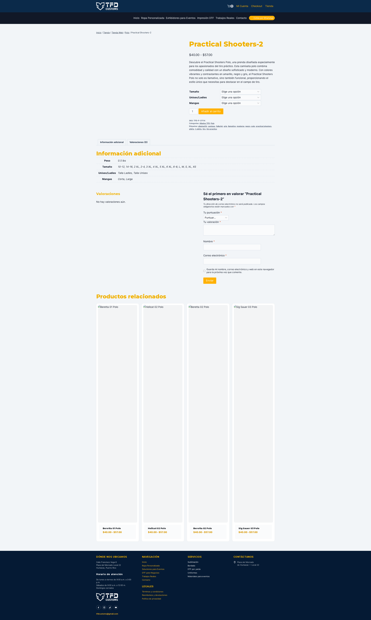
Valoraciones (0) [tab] (139, 142)
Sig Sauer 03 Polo (249, 528)
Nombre (209, 241)
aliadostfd (202, 126)
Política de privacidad (151, 599)
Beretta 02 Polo (202, 528)
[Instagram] (104, 607)
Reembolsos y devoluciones (154, 595)
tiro (204, 129)
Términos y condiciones (152, 591)
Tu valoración (212, 222)
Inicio (136, 18)
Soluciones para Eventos (153, 569)
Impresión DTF (205, 18)
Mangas (194, 103)
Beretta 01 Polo (112, 528)
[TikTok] (110, 607)
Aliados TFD (205, 123)
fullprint (219, 126)
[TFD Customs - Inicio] (107, 597)
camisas (211, 126)
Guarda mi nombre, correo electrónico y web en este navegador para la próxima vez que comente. (240, 271)
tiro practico (212, 129)
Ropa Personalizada (152, 18)
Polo (212, 123)
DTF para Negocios (150, 573)
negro (247, 126)
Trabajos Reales (225, 18)
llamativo (232, 126)
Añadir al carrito (211, 111)
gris (225, 126)
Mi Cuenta (242, 6)
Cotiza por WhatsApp (263, 18)
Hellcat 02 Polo (157, 528)
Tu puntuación (212, 212)
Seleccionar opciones (116, 540)
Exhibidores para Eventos (180, 18)
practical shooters (263, 126)
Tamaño (194, 91)
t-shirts (198, 129)
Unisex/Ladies (198, 97)
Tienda (269, 6)
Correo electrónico (215, 255)
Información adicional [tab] (112, 142)
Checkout (256, 6)
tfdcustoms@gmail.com (107, 614)
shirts (191, 129)
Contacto (241, 18)
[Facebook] (98, 607)
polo (253, 126)
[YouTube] (116, 607)
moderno (240, 126)
